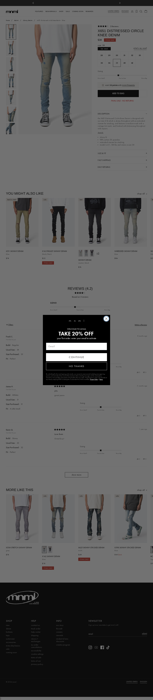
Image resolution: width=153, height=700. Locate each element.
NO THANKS (76, 366)
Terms (101, 379)
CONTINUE (76, 357)
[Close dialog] (106, 318)
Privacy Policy (94, 379)
